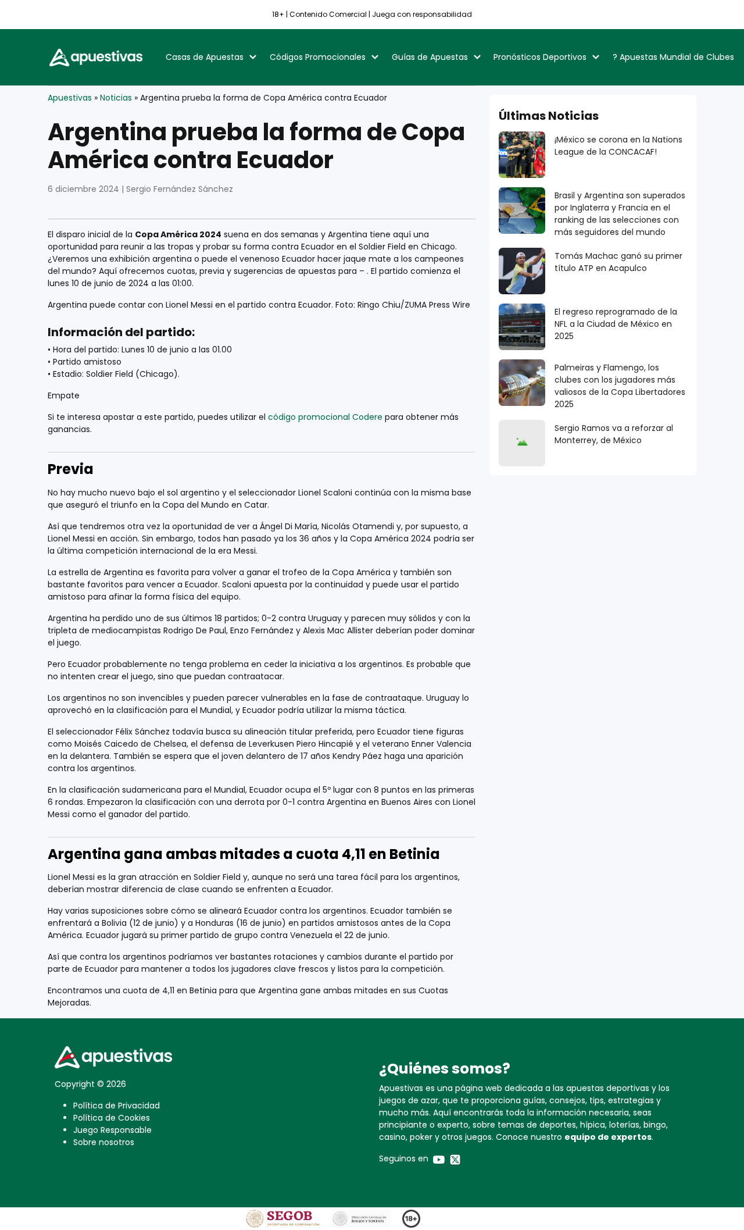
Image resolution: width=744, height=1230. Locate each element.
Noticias (116, 98)
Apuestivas (70, 98)
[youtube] (439, 1158)
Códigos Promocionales (318, 57)
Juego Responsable (112, 1130)
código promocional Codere (325, 417)
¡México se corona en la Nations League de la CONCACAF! (618, 146)
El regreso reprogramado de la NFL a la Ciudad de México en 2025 (616, 324)
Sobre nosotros (103, 1142)
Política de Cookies (111, 1118)
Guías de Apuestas (430, 57)
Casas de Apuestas (205, 57)
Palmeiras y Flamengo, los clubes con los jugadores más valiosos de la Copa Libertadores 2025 (620, 386)
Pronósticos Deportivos (539, 57)
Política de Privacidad (116, 1105)
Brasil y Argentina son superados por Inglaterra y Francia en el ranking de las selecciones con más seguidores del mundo (620, 214)
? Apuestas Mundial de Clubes (673, 57)
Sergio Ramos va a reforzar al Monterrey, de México (614, 434)
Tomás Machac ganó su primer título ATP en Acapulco (618, 262)
